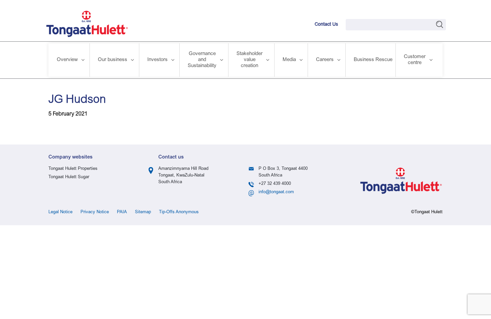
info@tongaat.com (276, 192)
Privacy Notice (94, 212)
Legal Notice (60, 212)
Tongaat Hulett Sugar (68, 177)
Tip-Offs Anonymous (179, 212)
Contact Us (326, 24)
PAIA (122, 212)
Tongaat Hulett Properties (73, 169)
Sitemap (143, 212)
